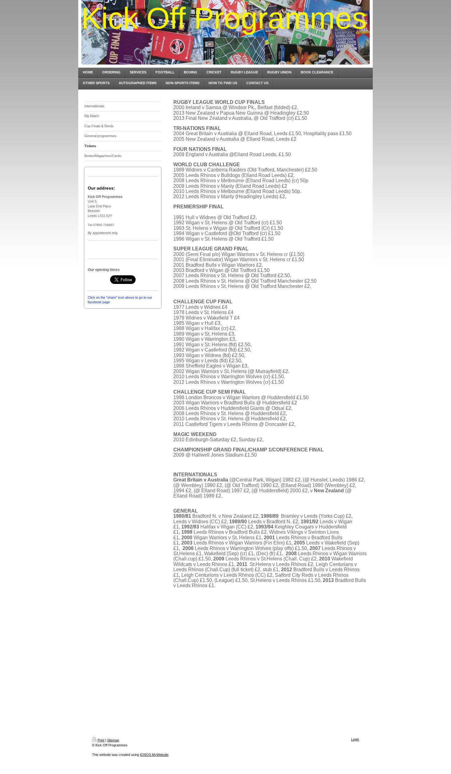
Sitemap (113, 740)
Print (101, 740)
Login (355, 739)
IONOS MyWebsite (154, 754)
